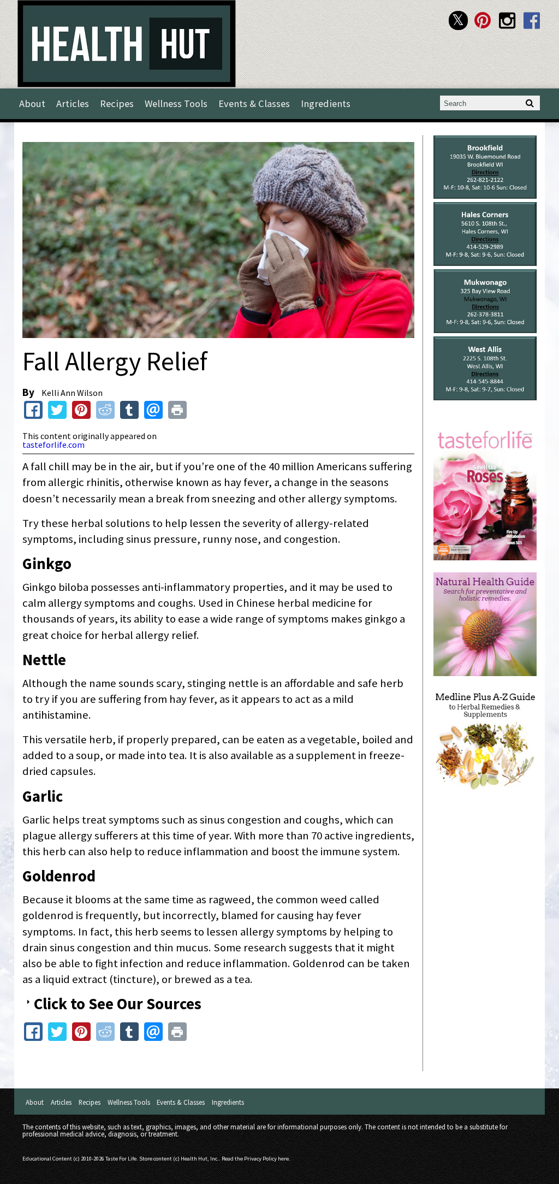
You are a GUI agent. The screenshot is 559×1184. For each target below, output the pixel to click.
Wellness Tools (176, 103)
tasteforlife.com (53, 444)
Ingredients (325, 103)
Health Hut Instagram (507, 20)
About (32, 103)
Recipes (117, 103)
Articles (72, 103)
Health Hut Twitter (458, 20)
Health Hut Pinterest (482, 20)
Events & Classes (254, 103)
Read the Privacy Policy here (255, 1158)
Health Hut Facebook (532, 20)
